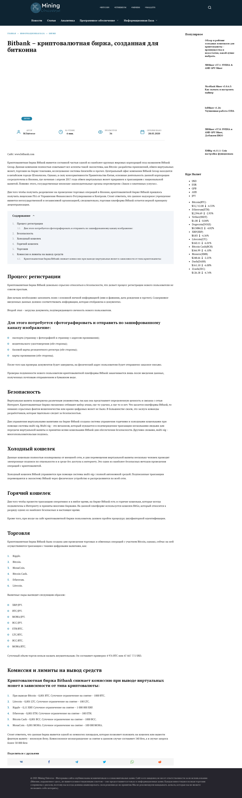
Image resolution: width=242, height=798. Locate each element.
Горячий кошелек (27, 243)
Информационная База (139, 20)
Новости (36, 20)
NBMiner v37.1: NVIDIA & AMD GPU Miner (219, 66)
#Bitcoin (104, 7)
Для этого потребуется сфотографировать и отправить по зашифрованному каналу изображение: (78, 228)
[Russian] (171, 7)
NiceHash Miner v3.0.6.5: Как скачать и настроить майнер (219, 89)
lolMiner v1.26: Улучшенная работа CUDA (219, 109)
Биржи (27, 118)
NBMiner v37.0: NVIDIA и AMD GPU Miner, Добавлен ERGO (218, 132)
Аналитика (68, 20)
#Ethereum (120, 7)
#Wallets (150, 7)
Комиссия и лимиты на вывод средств (40, 254)
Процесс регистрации (30, 223)
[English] (162, 7)
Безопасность (25, 233)
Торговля (22, 249)
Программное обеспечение (97, 20)
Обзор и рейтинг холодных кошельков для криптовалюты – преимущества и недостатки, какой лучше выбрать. (219, 48)
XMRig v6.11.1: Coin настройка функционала (219, 152)
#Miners (135, 7)
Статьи (51, 20)
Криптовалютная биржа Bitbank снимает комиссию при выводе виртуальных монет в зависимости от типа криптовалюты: (92, 258)
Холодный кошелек (29, 238)
